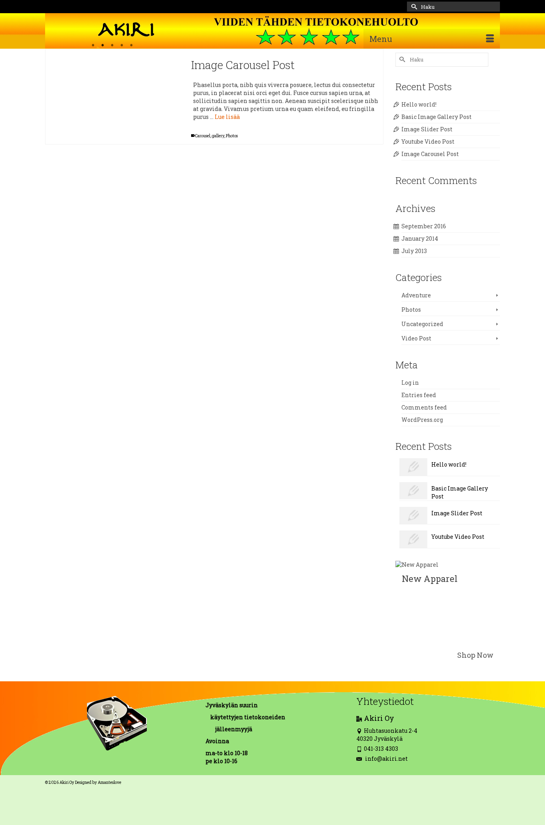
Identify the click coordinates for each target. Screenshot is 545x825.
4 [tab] (122, 45)
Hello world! (418, 104)
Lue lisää (227, 117)
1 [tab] (93, 45)
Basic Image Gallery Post (436, 117)
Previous (55, 49)
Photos (232, 135)
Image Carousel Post (430, 154)
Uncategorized (422, 324)
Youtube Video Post (427, 141)
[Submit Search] (413, 7)
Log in (410, 382)
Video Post (416, 338)
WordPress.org (422, 419)
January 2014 (419, 238)
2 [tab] (103, 45)
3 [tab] (112, 45)
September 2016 (423, 226)
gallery (218, 135)
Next (170, 49)
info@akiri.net (386, 758)
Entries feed (418, 395)
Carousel (202, 135)
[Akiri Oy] (272, 30)
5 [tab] (131, 45)
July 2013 (414, 251)
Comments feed (424, 407)
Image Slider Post (426, 129)
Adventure (416, 295)
